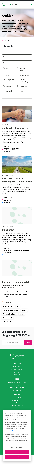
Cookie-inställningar (17, 447)
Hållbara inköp (9, 198)
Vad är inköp (17, 372)
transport (7, 253)
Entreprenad (10, 80)
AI (17, 306)
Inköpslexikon (17, 400)
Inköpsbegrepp (17, 403)
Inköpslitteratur (17, 406)
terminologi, (18, 250)
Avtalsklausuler (25, 75)
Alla (7, 68)
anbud (24, 310)
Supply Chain (15, 149)
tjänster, (26, 250)
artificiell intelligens (9, 314)
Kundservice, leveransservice (16, 128)
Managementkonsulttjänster (17, 382)
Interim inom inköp (17, 387)
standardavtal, (9, 294)
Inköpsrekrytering (17, 385)
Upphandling (17, 390)
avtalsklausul (7, 318)
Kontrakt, (24, 292)
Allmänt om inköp (23, 69)
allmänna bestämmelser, (12, 292)
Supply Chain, (8, 250)
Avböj (17, 456)
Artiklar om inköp (17, 369)
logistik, (7, 149)
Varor (21, 91)
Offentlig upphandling (24, 81)
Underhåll (9, 91)
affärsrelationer (8, 306)
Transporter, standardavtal (15, 282)
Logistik (6, 146)
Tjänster (8, 86)
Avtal (7, 75)
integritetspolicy (9, 430)
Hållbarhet (7, 200)
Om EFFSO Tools (17, 375)
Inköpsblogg (17, 367)
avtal (21, 314)
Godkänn (17, 452)
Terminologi (17, 397)
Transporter (23, 86)
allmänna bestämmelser (11, 310)
